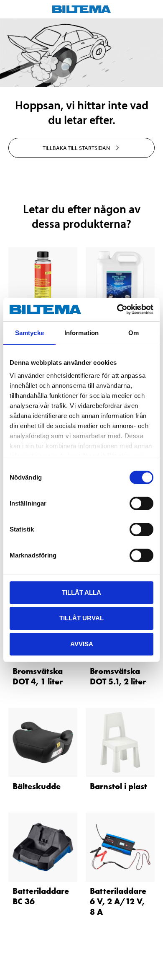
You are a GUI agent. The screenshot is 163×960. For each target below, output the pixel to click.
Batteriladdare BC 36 (41, 896)
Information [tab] (81, 332)
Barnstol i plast (118, 786)
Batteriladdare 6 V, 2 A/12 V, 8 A (118, 901)
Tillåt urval (81, 618)
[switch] (141, 503)
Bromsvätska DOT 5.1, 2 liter (118, 676)
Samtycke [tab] (29, 332)
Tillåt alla (81, 592)
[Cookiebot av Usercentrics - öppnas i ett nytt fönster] (117, 309)
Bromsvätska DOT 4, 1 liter (38, 676)
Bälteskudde (37, 786)
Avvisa (81, 644)
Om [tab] (133, 332)
